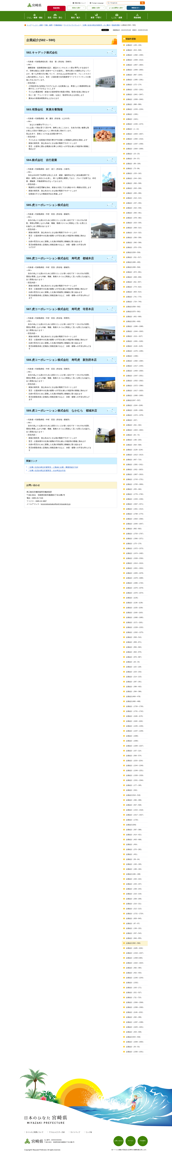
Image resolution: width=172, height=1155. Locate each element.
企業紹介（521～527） (134, 992)
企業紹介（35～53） (133, 1047)
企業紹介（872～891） (134, 272)
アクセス (130, 1141)
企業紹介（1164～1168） (135, 405)
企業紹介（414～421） (134, 835)
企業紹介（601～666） (134, 316)
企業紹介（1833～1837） (135, 134)
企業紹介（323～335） (134, 223)
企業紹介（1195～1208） (135, 410)
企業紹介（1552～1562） (135, 381)
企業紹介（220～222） (134, 879)
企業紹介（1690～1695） (135, 395)
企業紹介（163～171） (134, 987)
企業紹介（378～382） (134, 218)
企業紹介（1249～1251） (135, 770)
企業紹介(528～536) (133, 252)
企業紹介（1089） (132, 736)
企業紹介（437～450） (134, 203)
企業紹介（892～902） (134, 528)
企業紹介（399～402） (134, 686)
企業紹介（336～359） (134, 237)
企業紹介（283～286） (134, 193)
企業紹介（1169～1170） (135, 716)
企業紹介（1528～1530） (135, 558)
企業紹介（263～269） (134, 188)
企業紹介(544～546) (133, 1037)
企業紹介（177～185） (134, 785)
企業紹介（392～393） (134, 968)
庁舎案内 (142, 1141)
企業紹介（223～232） (134, 672)
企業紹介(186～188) (133, 874)
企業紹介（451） (132, 854)
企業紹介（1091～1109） (135, 341)
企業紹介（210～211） (134, 904)
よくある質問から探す (116, 8)
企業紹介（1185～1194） (135, 948)
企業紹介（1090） (132, 741)
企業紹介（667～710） (134, 459)
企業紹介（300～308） (134, 183)
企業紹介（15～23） (133, 154)
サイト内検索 (108, 3)
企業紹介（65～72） (133, 435)
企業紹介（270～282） (134, 849)
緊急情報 (56, 8)
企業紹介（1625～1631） (135, 1027)
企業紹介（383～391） (134, 213)
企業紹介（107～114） (134, 751)
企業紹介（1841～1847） (135, 94)
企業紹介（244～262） (134, 178)
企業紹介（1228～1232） (135, 627)
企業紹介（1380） (132, 356)
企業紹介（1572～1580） (135, 385)
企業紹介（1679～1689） (135, 578)
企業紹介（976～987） (134, 657)
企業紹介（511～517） (134, 257)
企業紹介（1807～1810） (135, 474)
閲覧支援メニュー (80, 3)
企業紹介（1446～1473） (135, 124)
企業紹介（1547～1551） (135, 376)
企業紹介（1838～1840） (135, 99)
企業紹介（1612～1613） (135, 455)
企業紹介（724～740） (134, 302)
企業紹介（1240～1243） (135, 978)
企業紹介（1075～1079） (135, 588)
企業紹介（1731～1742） (135, 711)
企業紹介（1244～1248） (135, 765)
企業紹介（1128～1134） (135, 450)
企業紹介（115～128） (134, 667)
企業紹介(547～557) (133, 400)
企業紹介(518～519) (133, 795)
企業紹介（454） (132, 844)
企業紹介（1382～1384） (135, 361)
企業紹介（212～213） (134, 909)
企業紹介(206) (131, 825)
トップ (29, 25)
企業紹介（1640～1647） (135, 524)
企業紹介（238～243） (134, 889)
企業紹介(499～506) (133, 267)
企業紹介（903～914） (134, 292)
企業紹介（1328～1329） (135, 775)
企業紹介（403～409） (134, 1032)
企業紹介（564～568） (134, 445)
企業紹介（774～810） (134, 287)
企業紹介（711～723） (134, 997)
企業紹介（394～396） (134, 691)
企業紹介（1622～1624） (135, 963)
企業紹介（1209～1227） (135, 746)
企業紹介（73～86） (133, 168)
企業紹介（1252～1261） (135, 89)
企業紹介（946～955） (134, 938)
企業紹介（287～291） (134, 682)
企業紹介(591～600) (133, 321)
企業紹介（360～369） (134, 242)
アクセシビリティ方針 (57, 1132)
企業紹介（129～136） (134, 45)
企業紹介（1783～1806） (135, 484)
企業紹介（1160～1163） (135, 612)
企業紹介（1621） (132, 119)
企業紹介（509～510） (134, 637)
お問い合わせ (118, 1141)
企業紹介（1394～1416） (135, 139)
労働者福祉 (58, 25)
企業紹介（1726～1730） (135, 706)
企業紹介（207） (132, 420)
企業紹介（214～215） (134, 677)
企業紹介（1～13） (133, 129)
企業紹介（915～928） (134, 50)
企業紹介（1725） (132, 820)
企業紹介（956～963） (134, 647)
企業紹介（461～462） (134, 425)
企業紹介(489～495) (133, 262)
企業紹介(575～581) (133, 311)
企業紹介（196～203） (134, 440)
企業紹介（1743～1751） (135, 479)
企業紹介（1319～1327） (135, 953)
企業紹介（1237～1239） (135, 731)
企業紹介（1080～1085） (135, 617)
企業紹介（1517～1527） (135, 815)
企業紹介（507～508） (134, 805)
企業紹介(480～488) (133, 701)
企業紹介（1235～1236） (135, 726)
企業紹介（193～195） (134, 864)
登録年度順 (116, 25)
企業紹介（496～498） (134, 800)
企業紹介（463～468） (134, 839)
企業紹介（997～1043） (134, 75)
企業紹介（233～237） (134, 884)
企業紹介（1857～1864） (135, 65)
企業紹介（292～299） (134, 1017)
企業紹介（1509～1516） (135, 60)
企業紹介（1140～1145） (135, 346)
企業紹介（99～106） (134, 163)
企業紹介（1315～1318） (135, 810)
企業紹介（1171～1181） (135, 622)
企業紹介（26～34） (133, 662)
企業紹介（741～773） (134, 297)
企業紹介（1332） (132, 982)
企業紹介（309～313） (134, 228)
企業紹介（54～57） (133, 158)
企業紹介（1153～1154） (135, 760)
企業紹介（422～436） (134, 208)
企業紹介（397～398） (134, 830)
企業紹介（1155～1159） (135, 608)
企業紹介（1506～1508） (135, 1002)
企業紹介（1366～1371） (135, 538)
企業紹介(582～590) (133, 943)
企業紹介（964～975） (134, 652)
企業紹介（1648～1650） (135, 1042)
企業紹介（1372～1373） (135, 548)
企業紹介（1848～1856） (135, 70)
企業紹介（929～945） (134, 918)
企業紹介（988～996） (134, 104)
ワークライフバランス (72, 25)
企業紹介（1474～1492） (135, 553)
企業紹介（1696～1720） (135, 583)
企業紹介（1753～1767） (135, 533)
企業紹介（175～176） (134, 543)
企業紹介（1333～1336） (135, 499)
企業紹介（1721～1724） (135, 913)
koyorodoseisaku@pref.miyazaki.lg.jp (55, 504)
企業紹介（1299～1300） (135, 1007)
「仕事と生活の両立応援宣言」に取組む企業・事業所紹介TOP (53, 467)
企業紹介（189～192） (134, 869)
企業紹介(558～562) (133, 307)
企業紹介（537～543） (134, 933)
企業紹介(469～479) (133, 696)
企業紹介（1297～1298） (135, 1022)
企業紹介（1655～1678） (135, 573)
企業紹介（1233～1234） (135, 109)
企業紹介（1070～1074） (135, 593)
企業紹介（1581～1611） (135, 464)
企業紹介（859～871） (134, 642)
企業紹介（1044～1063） (135, 331)
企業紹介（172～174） (134, 84)
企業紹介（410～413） (134, 198)
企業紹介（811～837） (134, 282)
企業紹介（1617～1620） (135, 390)
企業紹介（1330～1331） (135, 1052)
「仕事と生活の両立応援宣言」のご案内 (95, 25)
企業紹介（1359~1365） (135, 958)
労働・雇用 (48, 25)
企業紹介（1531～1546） (135, 780)
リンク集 (89, 1132)
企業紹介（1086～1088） (135, 326)
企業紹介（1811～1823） (135, 469)
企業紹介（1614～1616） (135, 563)
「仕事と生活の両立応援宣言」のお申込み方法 (46, 471)
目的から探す (76, 8)
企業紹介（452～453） (134, 973)
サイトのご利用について (34, 1132)
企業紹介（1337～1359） (135, 144)
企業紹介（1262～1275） (135, 632)
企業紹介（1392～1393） (135, 55)
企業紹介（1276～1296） (135, 351)
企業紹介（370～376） (134, 247)
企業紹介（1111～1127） (135, 336)
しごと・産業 (38, 25)
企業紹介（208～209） (134, 899)
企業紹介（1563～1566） (135, 519)
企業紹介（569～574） (134, 755)
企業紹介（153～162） (134, 173)
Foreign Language (98, 3)
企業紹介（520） (132, 790)
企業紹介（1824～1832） (135, 430)
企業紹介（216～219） (134, 894)
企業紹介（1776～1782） (135, 494)
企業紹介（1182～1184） (135, 721)
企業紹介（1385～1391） (135, 80)
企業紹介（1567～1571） (135, 504)
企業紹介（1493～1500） (135, 371)
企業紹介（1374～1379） (135, 415)
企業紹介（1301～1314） (135, 509)
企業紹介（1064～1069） (135, 149)
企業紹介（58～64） (133, 859)
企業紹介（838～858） (134, 277)
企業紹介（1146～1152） (135, 1012)
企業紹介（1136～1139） (135, 603)
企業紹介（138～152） (134, 928)
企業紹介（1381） (132, 114)
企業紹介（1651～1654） (135, 568)
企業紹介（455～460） (134, 489)
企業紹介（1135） (132, 598)
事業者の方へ (136, 8)
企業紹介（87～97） (133, 923)
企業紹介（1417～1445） (135, 366)
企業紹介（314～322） (134, 232)
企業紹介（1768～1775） (135, 514)
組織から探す (96, 8)
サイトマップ (75, 1132)
